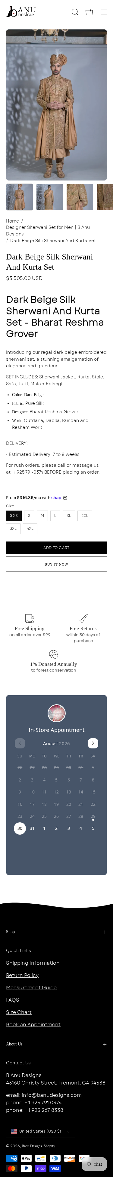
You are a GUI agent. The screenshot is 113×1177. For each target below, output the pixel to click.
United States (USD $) (40, 1131)
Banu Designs (32, 1146)
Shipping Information (33, 963)
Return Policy (22, 975)
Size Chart (19, 1012)
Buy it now (56, 564)
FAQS (12, 1000)
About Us (14, 1044)
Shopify (49, 1146)
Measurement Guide (31, 987)
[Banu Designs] (21, 12)
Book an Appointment (33, 1024)
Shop (10, 932)
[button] (74, 12)
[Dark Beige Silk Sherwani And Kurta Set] (19, 197)
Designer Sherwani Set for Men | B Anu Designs (48, 230)
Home (12, 221)
